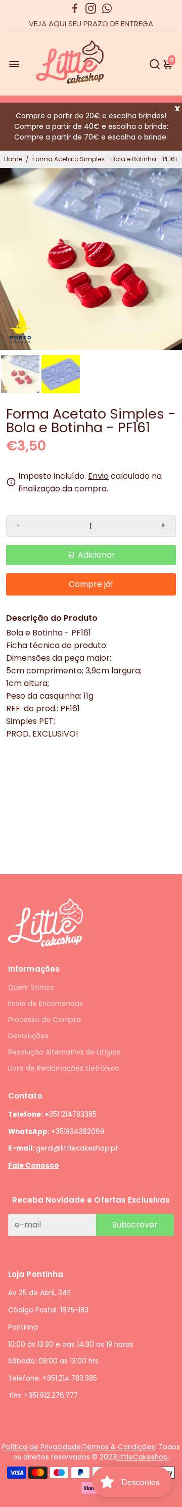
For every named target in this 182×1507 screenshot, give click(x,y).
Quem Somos (31, 987)
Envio (98, 476)
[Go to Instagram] (90, 9)
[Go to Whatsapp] (107, 9)
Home (13, 159)
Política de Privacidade (41, 1447)
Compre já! (91, 584)
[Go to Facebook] (74, 9)
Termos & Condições (119, 1447)
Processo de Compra (44, 1020)
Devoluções (28, 1036)
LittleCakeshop (142, 1457)
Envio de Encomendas (45, 1004)
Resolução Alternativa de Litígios (64, 1052)
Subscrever (135, 1224)
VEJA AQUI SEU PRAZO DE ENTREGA (91, 23)
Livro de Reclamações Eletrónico (63, 1068)
